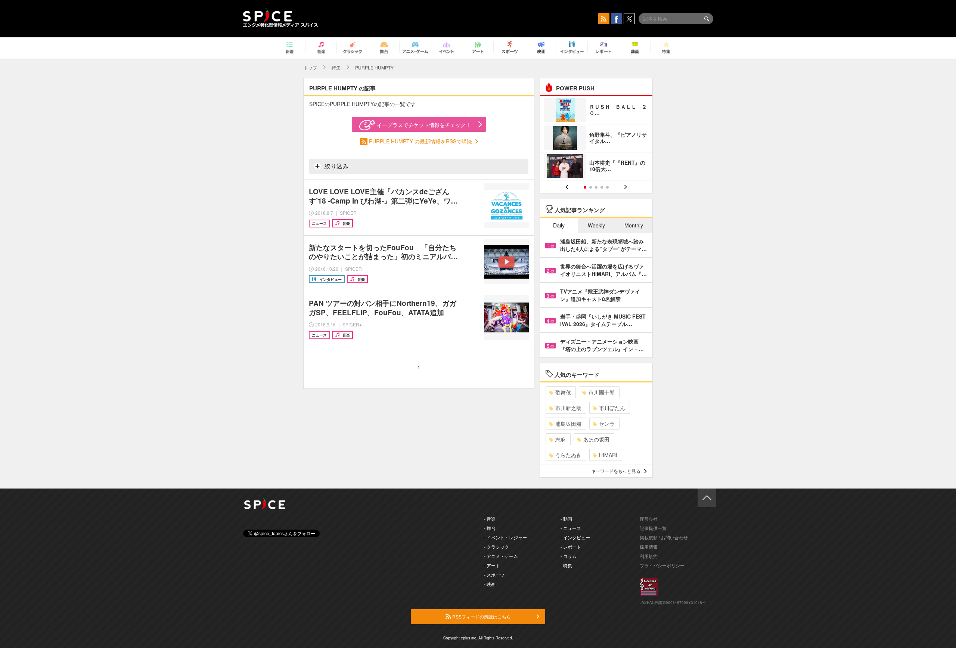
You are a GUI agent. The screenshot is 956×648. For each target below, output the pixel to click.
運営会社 (649, 518)
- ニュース (571, 528)
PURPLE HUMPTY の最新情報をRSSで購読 (421, 141)
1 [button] (585, 187)
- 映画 (490, 584)
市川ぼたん (612, 408)
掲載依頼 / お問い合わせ (664, 537)
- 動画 (566, 518)
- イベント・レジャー (505, 537)
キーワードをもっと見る (615, 471)
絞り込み (335, 166)
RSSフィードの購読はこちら (481, 616)
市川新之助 (568, 408)
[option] (596, 139)
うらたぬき (568, 455)
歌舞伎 (563, 392)
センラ (607, 423)
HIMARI (608, 455)
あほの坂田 (596, 439)
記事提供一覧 (653, 528)
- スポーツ (494, 574)
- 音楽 (490, 518)
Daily (559, 225)
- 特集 (566, 565)
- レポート (571, 546)
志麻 (560, 439)
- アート (492, 565)
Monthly (633, 225)
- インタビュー (575, 537)
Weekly (596, 225)
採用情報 (649, 546)
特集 (336, 67)
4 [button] (601, 187)
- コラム (569, 556)
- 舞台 (490, 528)
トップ (310, 67)
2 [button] (590, 187)
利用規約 (649, 556)
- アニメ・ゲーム (501, 556)
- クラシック (496, 546)
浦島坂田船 (568, 423)
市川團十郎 (602, 392)
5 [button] (607, 187)
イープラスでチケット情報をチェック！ (424, 124)
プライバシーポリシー (662, 565)
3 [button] (596, 187)
